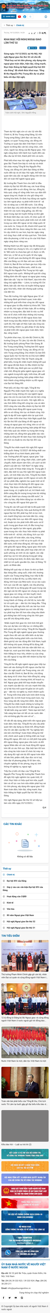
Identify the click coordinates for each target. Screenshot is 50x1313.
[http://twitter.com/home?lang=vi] (10, 1298)
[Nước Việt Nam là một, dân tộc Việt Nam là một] (25, 1042)
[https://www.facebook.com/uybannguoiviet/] (24, 16)
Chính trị (20, 25)
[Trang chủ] (25, 6)
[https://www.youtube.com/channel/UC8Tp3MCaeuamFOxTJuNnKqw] (19, 16)
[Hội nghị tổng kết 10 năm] (25, 1178)
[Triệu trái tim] (25, 1203)
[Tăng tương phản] (42, 33)
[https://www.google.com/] (22, 1298)
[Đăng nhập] (45, 17)
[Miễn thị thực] (25, 1240)
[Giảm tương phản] (45, 33)
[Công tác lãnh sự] (25, 1227)
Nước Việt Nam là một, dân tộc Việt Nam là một (23, 1061)
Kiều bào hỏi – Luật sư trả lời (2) (16, 1144)
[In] (40, 33)
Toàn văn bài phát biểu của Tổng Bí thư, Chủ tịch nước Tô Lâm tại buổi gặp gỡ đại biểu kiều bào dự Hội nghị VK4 (24, 1103)
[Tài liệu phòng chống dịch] (25, 1215)
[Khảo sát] (25, 1191)
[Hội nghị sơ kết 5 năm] (25, 1166)
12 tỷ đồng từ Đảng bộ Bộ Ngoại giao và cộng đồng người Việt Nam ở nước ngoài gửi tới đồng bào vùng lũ (25, 1019)
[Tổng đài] (25, 1252)
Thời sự (9, 25)
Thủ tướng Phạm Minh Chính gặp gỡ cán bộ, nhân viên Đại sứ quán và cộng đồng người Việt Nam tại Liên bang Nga (24, 976)
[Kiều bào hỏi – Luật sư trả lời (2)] (25, 1126)
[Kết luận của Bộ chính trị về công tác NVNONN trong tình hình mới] (25, 1154)
